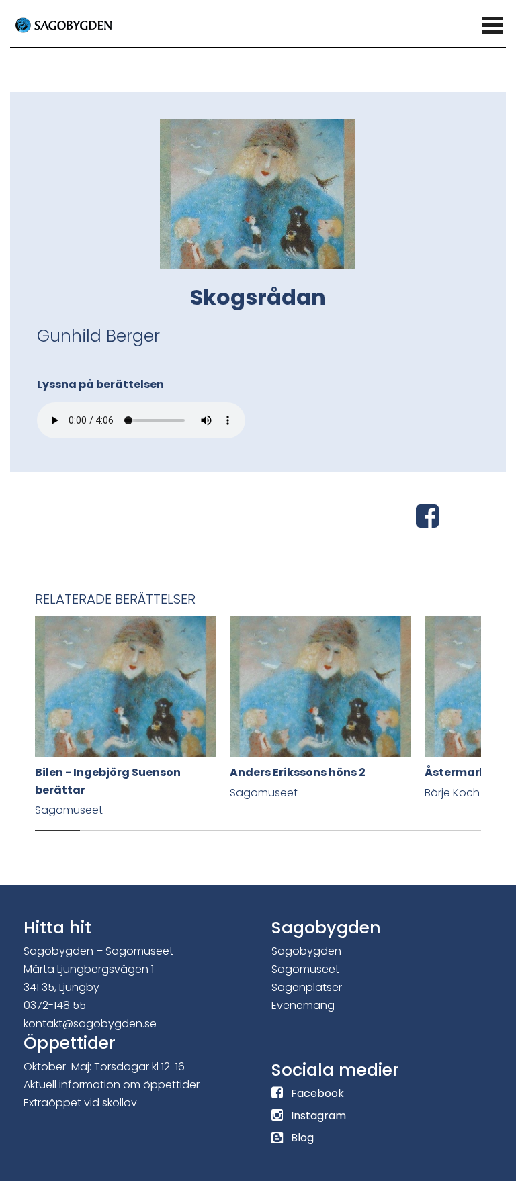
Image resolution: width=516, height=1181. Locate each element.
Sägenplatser (306, 987)
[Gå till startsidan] (80, 24)
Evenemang (303, 1005)
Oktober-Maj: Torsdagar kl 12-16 (104, 1066)
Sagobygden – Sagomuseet (98, 951)
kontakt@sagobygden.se (90, 1023)
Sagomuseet (305, 969)
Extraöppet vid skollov (80, 1103)
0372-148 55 (55, 1005)
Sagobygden (306, 951)
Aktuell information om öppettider (112, 1084)
